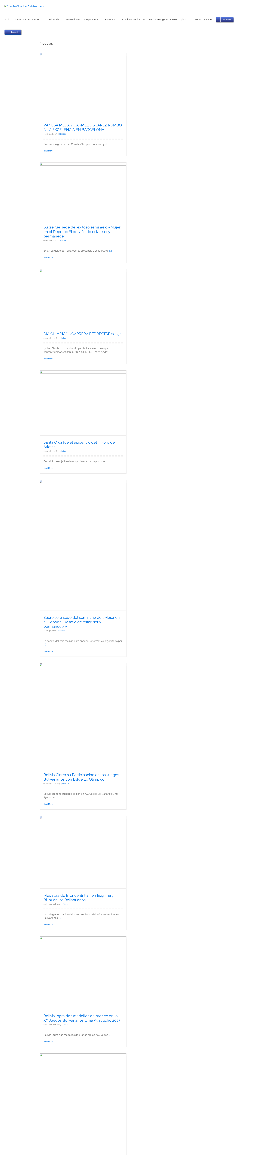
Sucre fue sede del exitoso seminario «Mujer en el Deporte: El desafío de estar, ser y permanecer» (81, 231)
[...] (109, 144)
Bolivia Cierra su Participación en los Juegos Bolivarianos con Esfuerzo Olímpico (81, 776)
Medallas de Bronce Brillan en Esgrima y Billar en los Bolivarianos (78, 897)
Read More (48, 151)
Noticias (62, 134)
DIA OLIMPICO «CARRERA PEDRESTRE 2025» (82, 334)
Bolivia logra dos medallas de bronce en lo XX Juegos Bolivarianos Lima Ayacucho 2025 (82, 1018)
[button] (26, 31)
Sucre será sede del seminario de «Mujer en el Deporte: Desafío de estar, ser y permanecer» (81, 622)
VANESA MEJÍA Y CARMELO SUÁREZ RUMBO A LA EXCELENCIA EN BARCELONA (82, 127)
